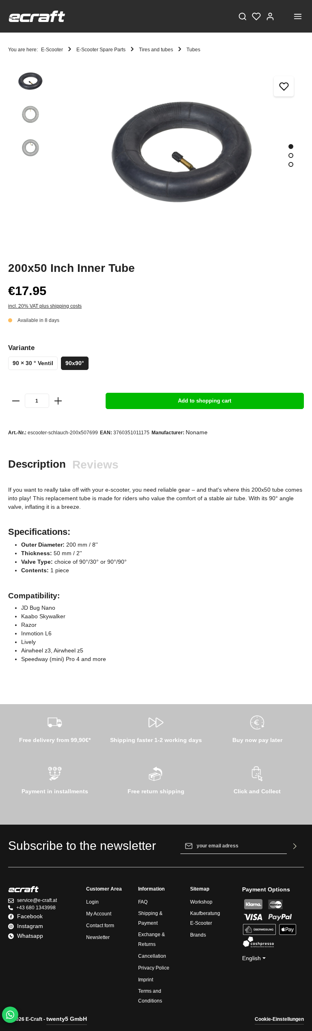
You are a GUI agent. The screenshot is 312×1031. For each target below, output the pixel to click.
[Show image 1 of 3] (290, 146)
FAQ (142, 902)
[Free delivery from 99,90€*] (54, 727)
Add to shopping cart (204, 401)
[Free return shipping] (155, 779)
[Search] (242, 16)
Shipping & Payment (150, 918)
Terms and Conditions (150, 996)
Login (92, 902)
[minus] (15, 401)
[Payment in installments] (54, 779)
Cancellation (152, 956)
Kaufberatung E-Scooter (205, 918)
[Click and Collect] (257, 779)
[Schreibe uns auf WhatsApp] (10, 1015)
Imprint (145, 980)
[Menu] (298, 16)
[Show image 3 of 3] (290, 164)
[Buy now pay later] (257, 727)
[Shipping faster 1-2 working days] (155, 727)
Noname (197, 432)
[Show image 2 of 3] (290, 155)
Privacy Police (153, 968)
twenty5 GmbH (66, 1019)
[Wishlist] (256, 16)
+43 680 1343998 (36, 908)
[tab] (37, 464)
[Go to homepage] (36, 16)
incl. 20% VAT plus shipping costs (45, 306)
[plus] (58, 401)
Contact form (100, 925)
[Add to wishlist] (284, 86)
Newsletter (98, 937)
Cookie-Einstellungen (279, 1019)
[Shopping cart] (284, 16)
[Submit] (295, 845)
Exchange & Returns (151, 939)
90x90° (74, 363)
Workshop (201, 902)
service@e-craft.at (37, 900)
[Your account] (270, 16)
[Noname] (302, 260)
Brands (198, 935)
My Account (98, 914)
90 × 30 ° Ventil (33, 363)
